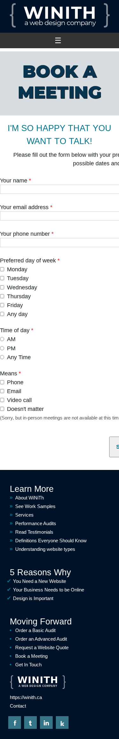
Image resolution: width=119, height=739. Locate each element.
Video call (19, 400)
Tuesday (18, 278)
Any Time (19, 357)
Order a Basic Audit (35, 630)
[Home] (59, 26)
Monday (17, 269)
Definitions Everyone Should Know (51, 540)
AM (11, 339)
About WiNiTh (29, 497)
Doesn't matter (25, 409)
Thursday (19, 296)
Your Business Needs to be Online (48, 589)
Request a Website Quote (42, 647)
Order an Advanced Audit (41, 639)
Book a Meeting (31, 656)
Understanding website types (45, 549)
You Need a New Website (39, 581)
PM (11, 348)
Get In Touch (28, 664)
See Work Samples (35, 506)
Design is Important (33, 598)
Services (24, 515)
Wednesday (22, 287)
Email (14, 391)
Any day (17, 314)
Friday (15, 305)
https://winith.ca (26, 697)
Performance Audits (35, 523)
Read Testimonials (34, 532)
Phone (15, 382)
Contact (18, 706)
